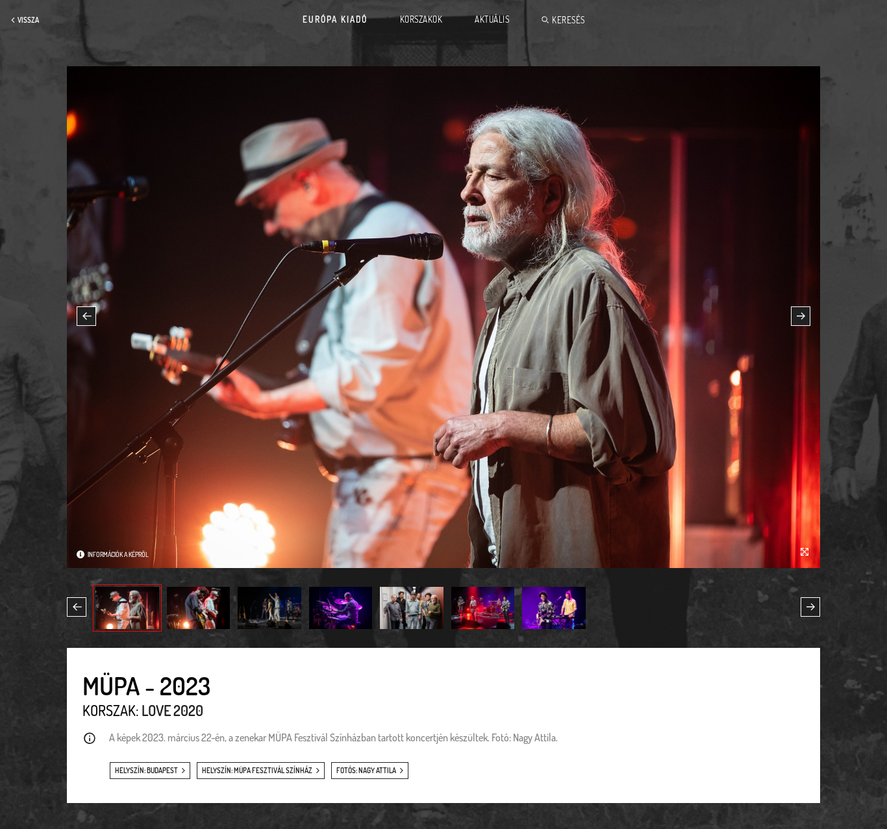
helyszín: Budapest (146, 770)
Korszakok (421, 19)
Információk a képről (118, 554)
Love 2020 (172, 710)
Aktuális (492, 19)
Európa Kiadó (335, 19)
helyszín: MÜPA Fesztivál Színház (257, 770)
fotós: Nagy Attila (366, 770)
